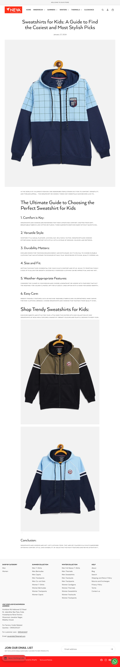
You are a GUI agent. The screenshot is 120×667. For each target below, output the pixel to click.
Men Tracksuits (67, 578)
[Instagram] (105, 660)
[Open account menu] (107, 9)
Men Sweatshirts (68, 575)
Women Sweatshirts (69, 591)
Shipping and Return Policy (102, 578)
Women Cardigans (69, 585)
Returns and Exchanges (100, 581)
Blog (93, 571)
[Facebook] (101, 660)
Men (4, 568)
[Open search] (102, 9)
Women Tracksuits (69, 595)
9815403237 (22, 632)
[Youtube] (109, 660)
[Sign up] (111, 649)
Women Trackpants (39, 591)
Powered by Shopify (30, 660)
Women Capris (37, 595)
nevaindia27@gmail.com (16, 636)
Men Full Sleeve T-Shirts (71, 568)
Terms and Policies (46, 660)
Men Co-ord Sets (38, 581)
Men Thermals (67, 571)
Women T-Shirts (38, 585)
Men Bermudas (37, 571)
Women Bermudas (39, 588)
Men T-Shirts (37, 568)
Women (5, 571)
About (94, 568)
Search (94, 575)
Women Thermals (68, 588)
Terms (94, 588)
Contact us (96, 591)
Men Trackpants (38, 578)
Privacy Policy (97, 585)
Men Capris (36, 575)
